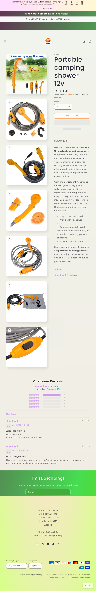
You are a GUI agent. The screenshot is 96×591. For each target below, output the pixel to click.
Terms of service (83, 575)
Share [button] (59, 269)
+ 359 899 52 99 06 (38, 19)
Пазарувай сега (48, 8)
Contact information (70, 577)
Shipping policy (54, 577)
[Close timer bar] (93, 2)
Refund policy (56, 575)
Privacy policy (69, 575)
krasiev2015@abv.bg (60, 19)
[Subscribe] (67, 492)
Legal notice (85, 577)
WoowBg (29, 575)
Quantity (57, 101)
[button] (5, 41)
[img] (12, 421)
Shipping (72, 95)
